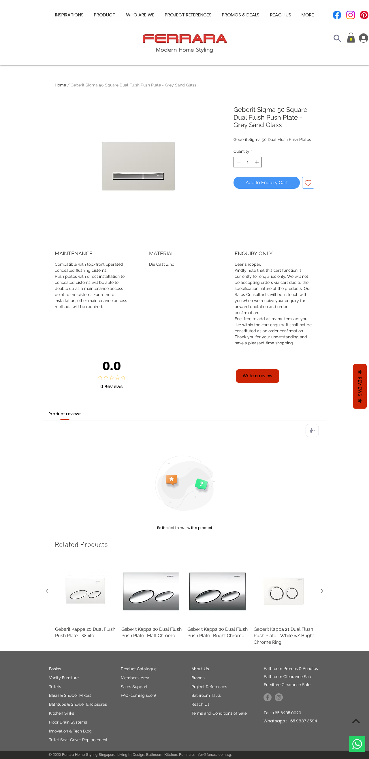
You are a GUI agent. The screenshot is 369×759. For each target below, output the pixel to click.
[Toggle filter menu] (312, 430)
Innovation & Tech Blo (69, 731)
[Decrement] (238, 162)
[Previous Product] (46, 591)
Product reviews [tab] (65, 414)
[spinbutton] (248, 162)
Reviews (360, 386)
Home (60, 85)
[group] (184, 603)
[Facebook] (337, 15)
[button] (140, 15)
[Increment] (257, 162)
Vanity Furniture (64, 677)
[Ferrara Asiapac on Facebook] (267, 697)
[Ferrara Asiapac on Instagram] (279, 697)
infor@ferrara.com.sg (213, 754)
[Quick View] (85, 591)
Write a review (257, 376)
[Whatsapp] (357, 744)
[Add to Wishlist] (308, 183)
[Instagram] (350, 15)
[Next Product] (322, 591)
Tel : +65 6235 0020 (282, 713)
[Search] (337, 38)
